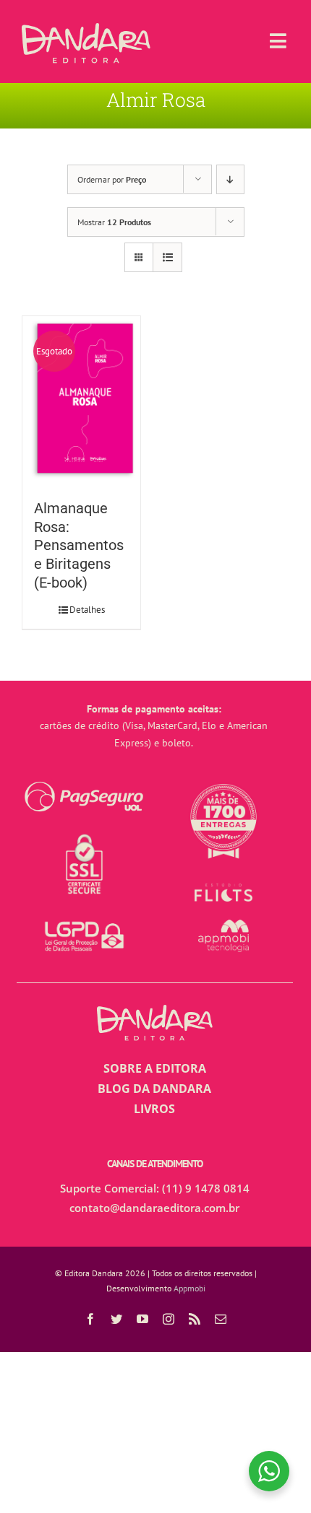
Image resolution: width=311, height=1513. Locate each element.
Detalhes (87, 609)
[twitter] (116, 1319)
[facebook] (90, 1319)
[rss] (194, 1319)
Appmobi (189, 1288)
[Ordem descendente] (230, 179)
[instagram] (168, 1319)
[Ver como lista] (167, 257)
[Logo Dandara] (86, 29)
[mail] (220, 1319)
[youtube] (142, 1319)
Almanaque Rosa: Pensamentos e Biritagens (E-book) (79, 545)
